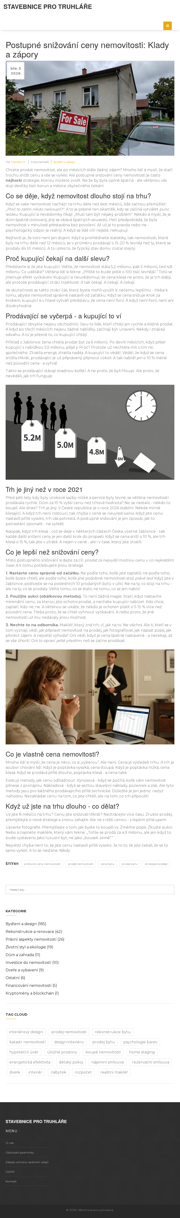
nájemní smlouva (107, 1062)
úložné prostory (62, 1052)
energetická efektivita (29, 1062)
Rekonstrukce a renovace (34, 931)
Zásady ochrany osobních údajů (27, 1162)
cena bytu (107, 864)
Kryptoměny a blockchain (32, 993)
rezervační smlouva (150, 1062)
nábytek (58, 1072)
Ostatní (15, 978)
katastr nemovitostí (27, 1042)
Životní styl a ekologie (29, 947)
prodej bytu (130, 864)
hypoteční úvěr (24, 1052)
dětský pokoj (71, 1062)
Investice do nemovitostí (32, 962)
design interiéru (69, 1042)
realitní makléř (114, 1072)
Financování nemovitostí (31, 985)
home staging (142, 1052)
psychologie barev (140, 1042)
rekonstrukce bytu (113, 1032)
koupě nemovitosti (103, 1052)
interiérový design (26, 1032)
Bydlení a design (64, 162)
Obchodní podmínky (20, 1152)
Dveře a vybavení (25, 970)
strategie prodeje (156, 864)
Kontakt (11, 1181)
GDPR (10, 1171)
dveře (14, 1072)
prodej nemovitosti (80, 864)
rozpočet (83, 1072)
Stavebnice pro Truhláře (48, 6)
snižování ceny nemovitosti (42, 864)
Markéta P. (18, 162)
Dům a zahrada (23, 955)
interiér (35, 1072)
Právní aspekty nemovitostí (35, 939)
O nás (10, 1143)
